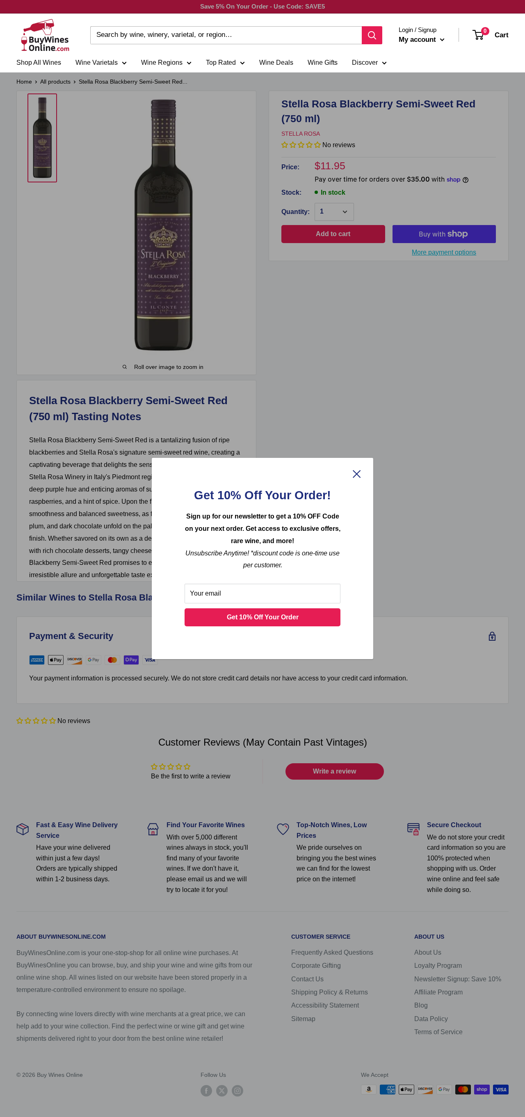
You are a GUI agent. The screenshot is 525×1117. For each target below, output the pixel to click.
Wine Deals (276, 62)
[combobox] (226, 35)
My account (418, 39)
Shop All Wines (38, 62)
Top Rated (221, 62)
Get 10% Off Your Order (263, 617)
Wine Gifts (323, 62)
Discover (365, 62)
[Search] (372, 35)
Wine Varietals (96, 62)
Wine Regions (162, 62)
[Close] (357, 474)
